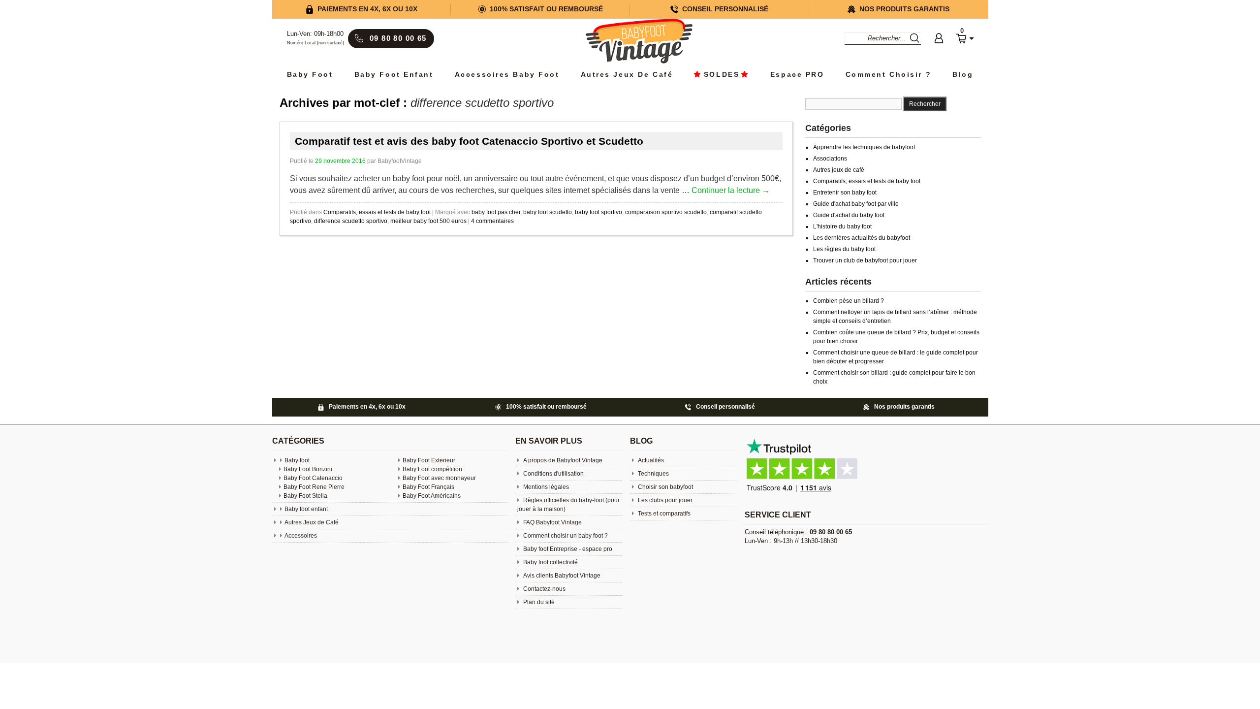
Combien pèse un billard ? (848, 300)
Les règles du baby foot (844, 249)
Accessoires (300, 535)
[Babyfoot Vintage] (639, 42)
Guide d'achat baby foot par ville (856, 203)
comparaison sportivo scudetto (666, 212)
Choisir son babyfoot (664, 486)
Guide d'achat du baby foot (848, 215)
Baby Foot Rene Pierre (314, 486)
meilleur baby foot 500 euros (428, 221)
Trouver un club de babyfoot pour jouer (865, 260)
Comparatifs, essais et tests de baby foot (377, 212)
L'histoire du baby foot (842, 226)
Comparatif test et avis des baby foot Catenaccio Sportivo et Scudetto (469, 141)
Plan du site (538, 602)
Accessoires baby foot (507, 74)
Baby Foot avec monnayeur (439, 478)
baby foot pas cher (496, 212)
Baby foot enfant (394, 74)
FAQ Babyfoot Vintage (552, 522)
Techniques (652, 473)
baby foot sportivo (598, 212)
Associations (830, 158)
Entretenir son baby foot (845, 192)
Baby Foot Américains (432, 495)
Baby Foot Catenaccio (313, 478)
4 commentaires (492, 221)
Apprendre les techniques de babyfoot (864, 147)
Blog (962, 74)
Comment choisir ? (889, 74)
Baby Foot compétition (432, 469)
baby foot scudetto (547, 212)
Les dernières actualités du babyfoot (861, 237)
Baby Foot (310, 74)
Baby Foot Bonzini (308, 469)
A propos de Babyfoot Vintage (562, 460)
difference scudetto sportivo (350, 221)
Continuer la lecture (731, 190)
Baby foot (297, 460)
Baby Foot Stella (305, 495)
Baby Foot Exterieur (429, 460)
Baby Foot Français (428, 486)
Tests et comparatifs (663, 513)
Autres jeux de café (838, 169)
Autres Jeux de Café (627, 74)
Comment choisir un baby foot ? (565, 535)
